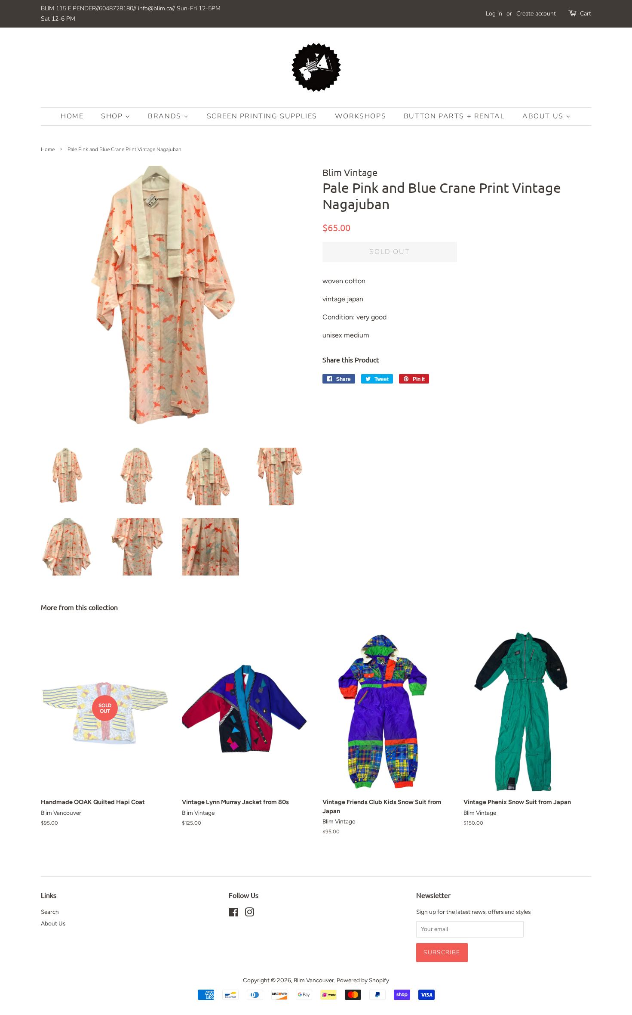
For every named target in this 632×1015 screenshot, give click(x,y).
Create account (536, 13)
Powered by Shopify (363, 980)
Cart (585, 13)
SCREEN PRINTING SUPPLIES (262, 116)
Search (50, 911)
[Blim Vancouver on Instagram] (249, 913)
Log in (494, 13)
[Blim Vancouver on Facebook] (234, 913)
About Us (544, 116)
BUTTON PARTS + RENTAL (454, 116)
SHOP (113, 116)
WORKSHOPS (360, 116)
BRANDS (166, 116)
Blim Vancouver (314, 980)
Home (72, 116)
